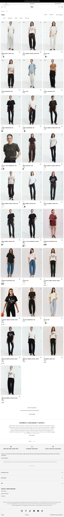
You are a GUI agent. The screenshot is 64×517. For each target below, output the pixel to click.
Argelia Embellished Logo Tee (31, 359)
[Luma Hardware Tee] (11, 110)
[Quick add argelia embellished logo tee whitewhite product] (40, 357)
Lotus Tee (25, 280)
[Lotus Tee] (32, 263)
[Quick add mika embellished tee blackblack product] (19, 240)
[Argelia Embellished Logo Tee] (32, 341)
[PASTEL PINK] (23, 283)
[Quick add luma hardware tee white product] (40, 126)
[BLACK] (45, 56)
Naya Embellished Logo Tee (52, 165)
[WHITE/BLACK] (44, 285)
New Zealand (4, 493)
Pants (21, 18)
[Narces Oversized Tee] (53, 223)
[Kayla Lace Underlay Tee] (11, 148)
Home (2, 11)
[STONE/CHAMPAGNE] (45, 168)
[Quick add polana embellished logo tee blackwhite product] (19, 357)
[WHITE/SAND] (24, 283)
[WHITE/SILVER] (44, 168)
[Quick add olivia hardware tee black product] (40, 318)
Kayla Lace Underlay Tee (9, 165)
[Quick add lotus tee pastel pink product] (40, 279)
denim (28, 432)
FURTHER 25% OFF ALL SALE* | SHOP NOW (32, 1)
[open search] (5, 7)
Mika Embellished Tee (29, 203)
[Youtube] (38, 511)
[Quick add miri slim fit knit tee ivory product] (19, 52)
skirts (53, 432)
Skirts (16, 18)
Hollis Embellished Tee (51, 203)
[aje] (32, 7)
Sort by (51, 14)
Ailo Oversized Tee (7, 91)
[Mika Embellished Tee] (32, 186)
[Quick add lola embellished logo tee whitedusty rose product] (40, 52)
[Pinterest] (34, 511)
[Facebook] (26, 511)
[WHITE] (3, 131)
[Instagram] (22, 511)
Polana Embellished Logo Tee (9, 359)
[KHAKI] (24, 245)
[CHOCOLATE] (3, 56)
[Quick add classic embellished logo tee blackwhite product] (19, 318)
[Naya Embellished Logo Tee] (53, 148)
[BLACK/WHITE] (45, 285)
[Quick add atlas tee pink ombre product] (61, 52)
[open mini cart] (62, 7)
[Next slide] (19, 35)
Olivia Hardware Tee (29, 319)
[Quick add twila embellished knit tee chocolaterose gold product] (61, 126)
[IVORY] (24, 168)
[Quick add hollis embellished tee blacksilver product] (61, 202)
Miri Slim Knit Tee (28, 165)
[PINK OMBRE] (44, 56)
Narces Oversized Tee (50, 241)
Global (3, 496)
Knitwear (10, 18)
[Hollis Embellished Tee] (53, 186)
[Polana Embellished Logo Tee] (11, 341)
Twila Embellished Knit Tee (52, 127)
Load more (32, 414)
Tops (4, 18)
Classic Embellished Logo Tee (52, 281)
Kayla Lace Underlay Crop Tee (31, 242)
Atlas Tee (46, 53)
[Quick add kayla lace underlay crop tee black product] (40, 240)
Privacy (27, 515)
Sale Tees (27, 18)
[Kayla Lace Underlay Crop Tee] (32, 223)
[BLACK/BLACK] (24, 206)
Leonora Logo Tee (49, 358)
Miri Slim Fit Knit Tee (8, 53)
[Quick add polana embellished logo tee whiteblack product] (19, 396)
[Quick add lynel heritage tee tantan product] (61, 90)
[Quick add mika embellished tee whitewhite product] (40, 202)
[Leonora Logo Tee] (53, 341)
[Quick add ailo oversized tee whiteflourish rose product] (19, 90)
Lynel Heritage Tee (49, 91)
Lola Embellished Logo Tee (31, 53)
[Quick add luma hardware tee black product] (19, 126)
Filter (45, 14)
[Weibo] (42, 511)
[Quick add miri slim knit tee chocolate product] (40, 164)
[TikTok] (30, 511)
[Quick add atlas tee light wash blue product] (40, 90)
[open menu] (2, 7)
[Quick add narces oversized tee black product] (19, 279)
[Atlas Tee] (53, 302)
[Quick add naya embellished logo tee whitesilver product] (61, 164)
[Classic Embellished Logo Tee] (53, 263)
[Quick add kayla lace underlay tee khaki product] (19, 164)
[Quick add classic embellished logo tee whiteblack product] (61, 279)
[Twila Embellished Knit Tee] (53, 110)
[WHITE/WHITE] (23, 206)
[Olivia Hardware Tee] (32, 302)
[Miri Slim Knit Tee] (32, 148)
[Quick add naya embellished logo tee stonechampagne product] (19, 202)
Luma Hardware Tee (7, 127)
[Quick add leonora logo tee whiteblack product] (61, 357)
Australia (4, 491)
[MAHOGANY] (44, 244)
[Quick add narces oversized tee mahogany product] (61, 240)
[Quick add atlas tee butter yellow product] (61, 318)
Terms (2, 515)
